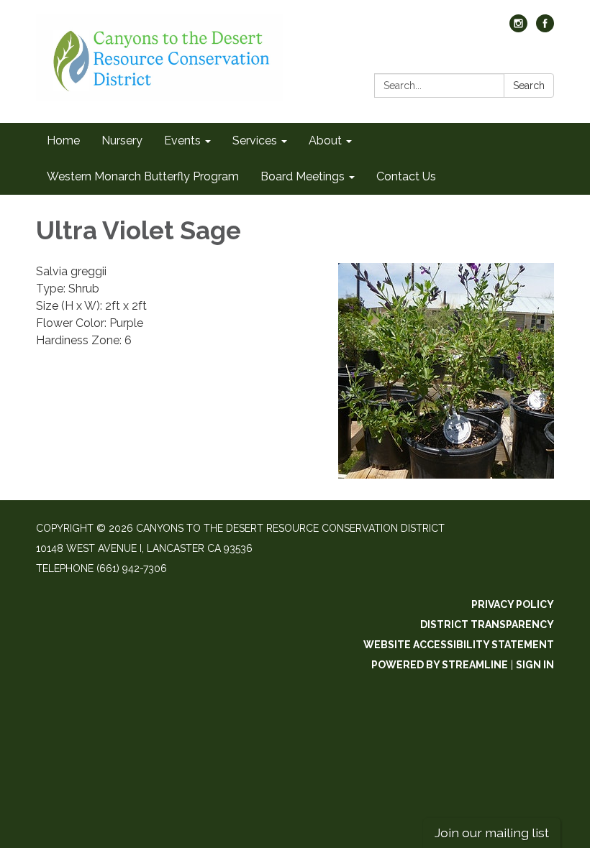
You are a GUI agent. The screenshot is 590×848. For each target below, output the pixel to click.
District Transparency (487, 624)
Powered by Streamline (439, 664)
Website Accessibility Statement (458, 644)
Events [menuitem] (182, 140)
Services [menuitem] (254, 140)
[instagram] (518, 28)
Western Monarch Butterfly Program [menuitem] (143, 176)
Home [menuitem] (63, 140)
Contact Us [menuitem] (406, 176)
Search (529, 85)
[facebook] (545, 28)
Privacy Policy (512, 604)
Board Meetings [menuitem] (302, 176)
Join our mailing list (492, 832)
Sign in (535, 664)
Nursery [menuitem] (121, 140)
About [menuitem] (325, 140)
